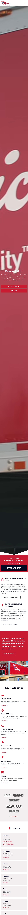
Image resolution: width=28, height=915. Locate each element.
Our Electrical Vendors (10, 624)
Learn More (3, 705)
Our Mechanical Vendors (10, 597)
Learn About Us (9, 653)
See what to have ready (14, 563)
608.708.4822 (6, 894)
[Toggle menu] (25, 3)
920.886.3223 (6, 907)
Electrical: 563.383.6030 (8, 843)
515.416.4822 (6, 882)
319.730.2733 (6, 857)
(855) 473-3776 (14, 568)
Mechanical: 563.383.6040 (8, 844)
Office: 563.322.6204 (7, 841)
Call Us (14, 291)
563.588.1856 (6, 869)
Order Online (14, 286)
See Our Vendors (13, 816)
